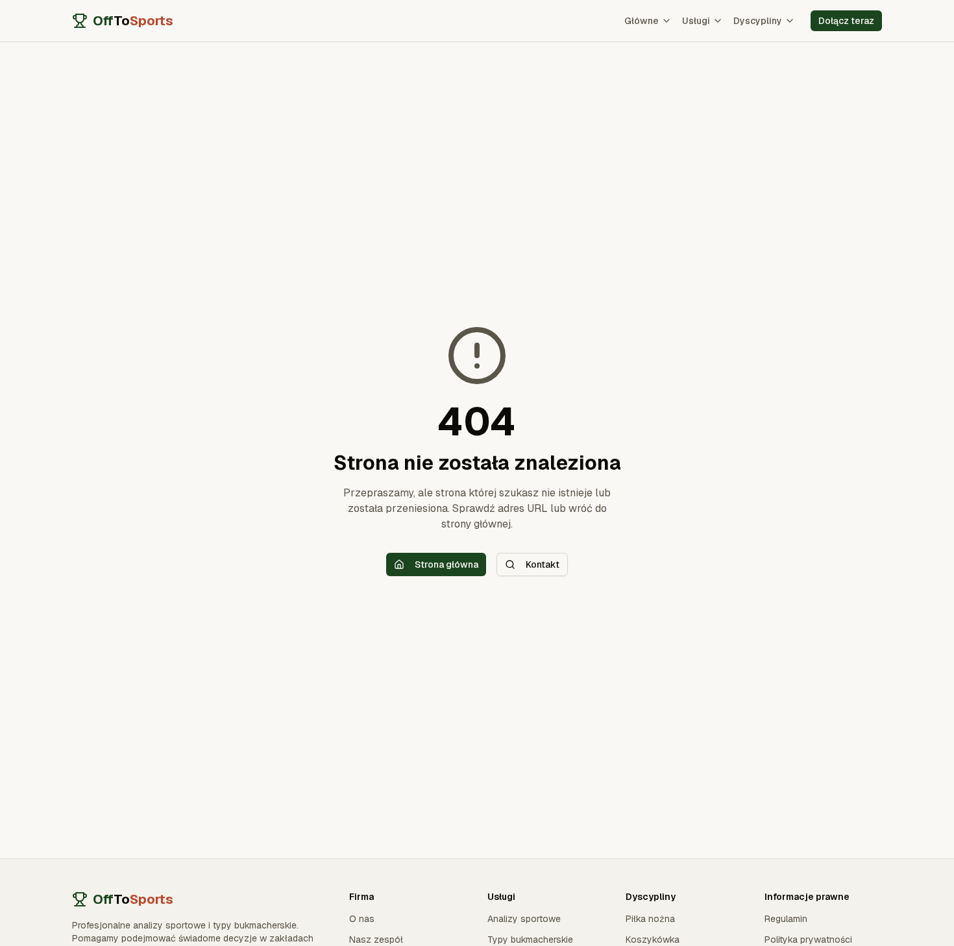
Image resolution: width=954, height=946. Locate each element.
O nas (361, 919)
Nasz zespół (376, 939)
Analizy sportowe (524, 919)
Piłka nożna (650, 919)
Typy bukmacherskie (530, 939)
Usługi (696, 21)
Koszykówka (652, 939)
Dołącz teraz (846, 21)
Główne (641, 21)
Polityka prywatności (808, 939)
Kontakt (542, 564)
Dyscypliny (757, 21)
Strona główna (446, 564)
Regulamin (785, 919)
